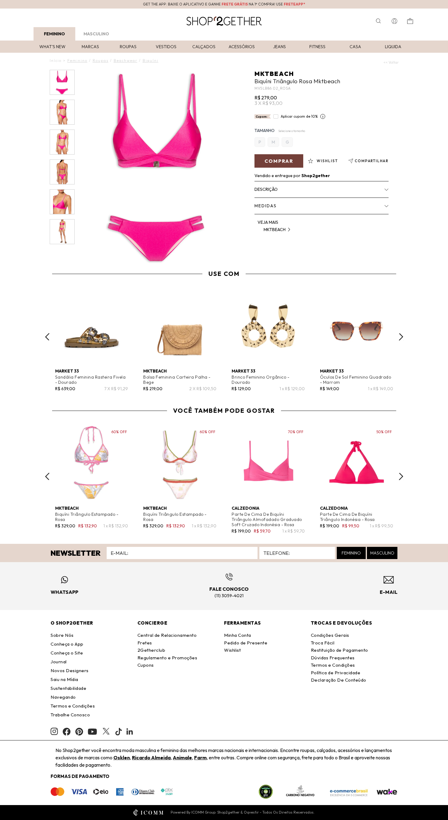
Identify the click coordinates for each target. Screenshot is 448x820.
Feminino (54, 34)
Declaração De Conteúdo (338, 680)
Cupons (145, 665)
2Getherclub (151, 650)
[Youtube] (92, 731)
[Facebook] (66, 732)
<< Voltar (391, 62)
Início (56, 60)
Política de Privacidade (336, 673)
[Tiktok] (118, 732)
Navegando (63, 697)
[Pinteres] (79, 732)
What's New (52, 46)
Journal (59, 662)
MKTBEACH (274, 73)
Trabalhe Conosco (70, 715)
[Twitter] (106, 731)
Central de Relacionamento (167, 635)
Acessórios (242, 46)
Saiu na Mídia (64, 679)
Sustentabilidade (68, 688)
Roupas (128, 46)
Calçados (203, 46)
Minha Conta (237, 635)
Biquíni (150, 60)
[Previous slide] (47, 336)
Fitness (317, 46)
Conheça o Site (67, 653)
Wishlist (232, 650)
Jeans (279, 46)
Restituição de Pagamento (339, 650)
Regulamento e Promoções (167, 658)
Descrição (266, 189)
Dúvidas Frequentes (333, 658)
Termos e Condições (73, 706)
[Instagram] (54, 731)
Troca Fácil (323, 643)
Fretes (144, 643)
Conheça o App (67, 644)
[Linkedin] (129, 732)
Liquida (393, 46)
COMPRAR (279, 161)
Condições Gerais (330, 635)
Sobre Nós (62, 635)
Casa (355, 46)
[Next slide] (401, 336)
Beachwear (125, 60)
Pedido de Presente (245, 643)
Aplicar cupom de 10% (299, 116)
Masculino (96, 34)
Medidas (265, 206)
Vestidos (166, 46)
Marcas (90, 46)
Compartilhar (372, 161)
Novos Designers (70, 670)
